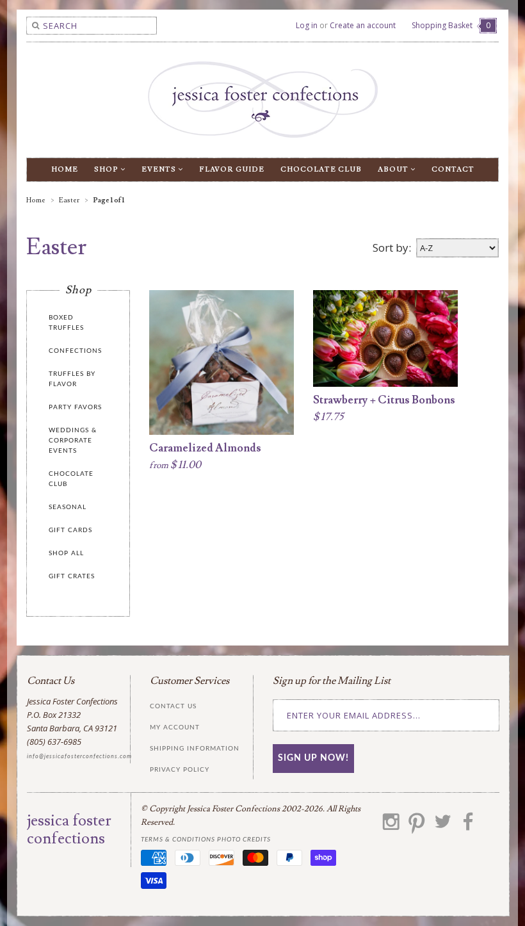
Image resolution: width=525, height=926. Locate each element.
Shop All (66, 553)
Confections (75, 351)
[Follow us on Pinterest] (417, 826)
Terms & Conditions (178, 839)
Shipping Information (194, 748)
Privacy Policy (179, 770)
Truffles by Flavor (72, 379)
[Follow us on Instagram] (391, 826)
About (394, 169)
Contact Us (173, 706)
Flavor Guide (231, 169)
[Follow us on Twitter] (442, 826)
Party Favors (75, 407)
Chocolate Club (321, 169)
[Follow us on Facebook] (468, 826)
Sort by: (392, 247)
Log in (307, 25)
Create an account (363, 25)
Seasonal (67, 507)
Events (159, 169)
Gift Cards (70, 530)
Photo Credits (244, 839)
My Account (175, 727)
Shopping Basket (451, 25)
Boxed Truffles (66, 322)
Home (64, 169)
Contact (453, 169)
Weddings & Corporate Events (73, 440)
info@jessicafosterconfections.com (79, 756)
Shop (107, 169)
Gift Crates (72, 576)
